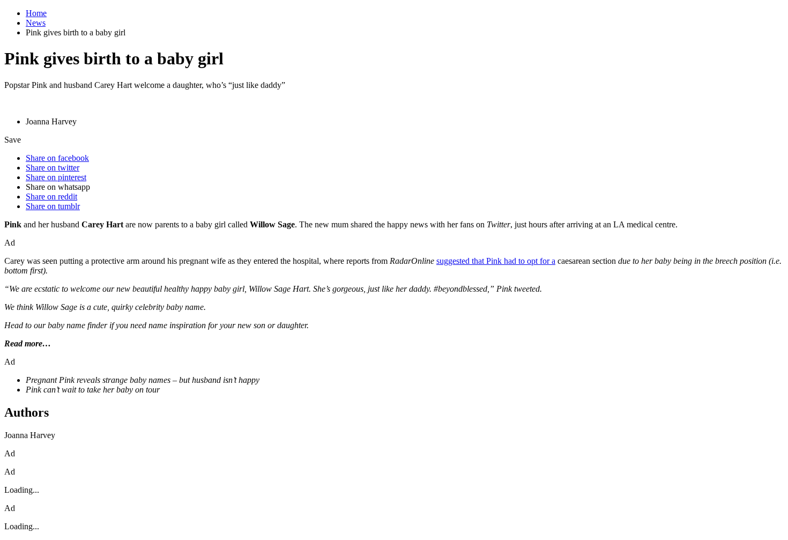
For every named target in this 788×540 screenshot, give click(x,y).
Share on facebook (57, 157)
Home (36, 13)
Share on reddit (51, 196)
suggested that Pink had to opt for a (495, 260)
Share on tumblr (53, 206)
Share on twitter (52, 167)
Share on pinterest (56, 177)
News (36, 22)
